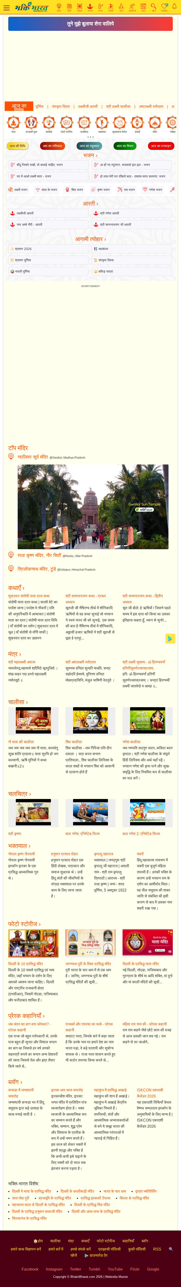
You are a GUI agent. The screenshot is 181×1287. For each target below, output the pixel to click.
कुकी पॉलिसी (137, 1249)
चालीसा (55, 1241)
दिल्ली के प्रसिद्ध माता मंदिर (141, 964)
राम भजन (129, 190)
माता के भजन (49, 190)
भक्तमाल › (19, 846)
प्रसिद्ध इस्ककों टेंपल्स (95, 1198)
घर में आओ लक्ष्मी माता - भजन (34, 176)
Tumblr (94, 1269)
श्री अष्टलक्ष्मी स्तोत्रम (81, 662)
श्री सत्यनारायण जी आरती (115, 224)
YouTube (115, 1269)
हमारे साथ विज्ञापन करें (26, 1249)
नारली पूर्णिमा (22, 271)
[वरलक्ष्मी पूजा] (31, 122)
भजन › (90, 155)
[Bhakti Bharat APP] (170, 638)
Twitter (75, 1269)
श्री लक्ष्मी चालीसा (100, 107)
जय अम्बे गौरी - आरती (29, 224)
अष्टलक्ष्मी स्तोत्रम (133, 107)
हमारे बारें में (56, 1249)
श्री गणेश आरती (109, 213)
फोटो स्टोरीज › (24, 924)
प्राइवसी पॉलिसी (109, 1249)
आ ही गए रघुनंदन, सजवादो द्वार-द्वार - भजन (125, 165)
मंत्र (71, 1241)
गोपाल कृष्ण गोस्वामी (21, 854)
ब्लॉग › (15, 1082)
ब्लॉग (145, 1241)
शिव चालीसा (74, 742)
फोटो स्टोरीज (106, 1241)
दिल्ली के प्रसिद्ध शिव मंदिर (92, 1205)
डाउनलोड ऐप (98, 1255)
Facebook (30, 1269)
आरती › (90, 203)
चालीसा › (18, 702)
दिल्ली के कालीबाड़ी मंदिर (77, 1191)
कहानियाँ (128, 1241)
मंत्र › (14, 654)
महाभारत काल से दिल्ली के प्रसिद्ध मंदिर (38, 1205)
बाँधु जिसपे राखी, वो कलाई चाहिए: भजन (40, 165)
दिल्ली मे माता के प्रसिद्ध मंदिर (31, 1191)
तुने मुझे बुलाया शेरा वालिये (90, 24)
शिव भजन (77, 190)
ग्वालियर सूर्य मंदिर (33, 457)
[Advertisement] (90, 66)
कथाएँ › (16, 588)
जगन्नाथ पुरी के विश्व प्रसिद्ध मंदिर (88, 964)
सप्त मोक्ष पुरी (20, 1198)
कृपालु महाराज (103, 854)
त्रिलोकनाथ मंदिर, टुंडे (37, 569)
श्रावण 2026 (23, 249)
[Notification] (174, 6)
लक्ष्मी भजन (160, 107)
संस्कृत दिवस (42, 107)
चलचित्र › (19, 794)
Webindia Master (116, 1277)
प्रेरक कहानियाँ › (26, 1016)
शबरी (140, 854)
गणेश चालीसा (131, 742)
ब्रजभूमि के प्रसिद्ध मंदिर (55, 1198)
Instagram (54, 1269)
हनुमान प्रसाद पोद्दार (64, 854)
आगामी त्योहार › (90, 239)
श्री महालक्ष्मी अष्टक (21, 662)
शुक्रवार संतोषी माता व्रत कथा (29, 596)
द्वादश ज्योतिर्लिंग (145, 1191)
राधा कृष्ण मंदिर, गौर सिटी (39, 555)
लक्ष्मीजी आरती (69, 107)
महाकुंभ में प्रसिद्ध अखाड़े (110, 1090)
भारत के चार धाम (114, 1191)
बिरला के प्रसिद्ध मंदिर (134, 1198)
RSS (157, 1249)
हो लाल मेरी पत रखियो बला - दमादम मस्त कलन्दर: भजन (132, 176)
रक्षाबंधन (103, 249)
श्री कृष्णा (14, 834)
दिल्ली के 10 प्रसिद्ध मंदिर (25, 964)
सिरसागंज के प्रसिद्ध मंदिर (29, 1218)
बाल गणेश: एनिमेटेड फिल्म (83, 834)
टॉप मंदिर (18, 448)
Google (153, 1269)
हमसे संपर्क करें (81, 1249)
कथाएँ (85, 1241)
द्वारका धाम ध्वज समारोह (67, 1090)
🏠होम (38, 1241)
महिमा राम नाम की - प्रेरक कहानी (145, 1024)
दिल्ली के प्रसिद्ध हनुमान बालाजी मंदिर (37, 1212)
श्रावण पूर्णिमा (23, 260)
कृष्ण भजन (103, 190)
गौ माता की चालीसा (21, 742)
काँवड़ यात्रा (106, 271)
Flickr (135, 1269)
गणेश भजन (155, 190)
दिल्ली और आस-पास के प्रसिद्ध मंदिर (96, 1212)
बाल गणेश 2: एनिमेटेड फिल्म (141, 834)
